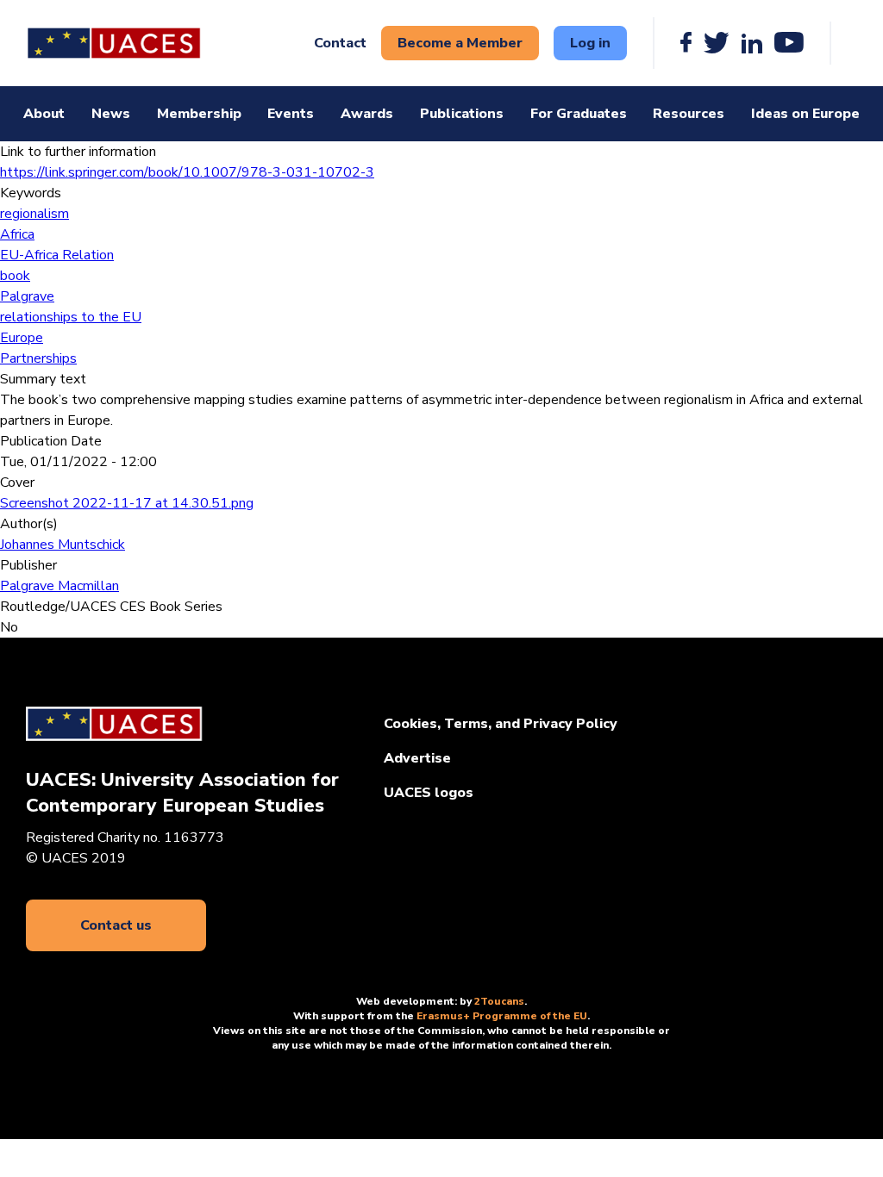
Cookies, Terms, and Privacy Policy (500, 723)
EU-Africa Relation (57, 255)
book (15, 275)
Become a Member (460, 43)
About (44, 113)
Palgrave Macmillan (59, 585)
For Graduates (578, 113)
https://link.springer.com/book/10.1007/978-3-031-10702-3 (187, 172)
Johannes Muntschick (62, 544)
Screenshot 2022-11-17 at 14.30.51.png (127, 503)
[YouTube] (789, 43)
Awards (367, 113)
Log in (590, 43)
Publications (462, 113)
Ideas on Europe (805, 113)
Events (290, 113)
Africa (17, 234)
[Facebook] (686, 43)
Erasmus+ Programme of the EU (501, 1016)
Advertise (417, 758)
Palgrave (27, 296)
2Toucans (499, 1001)
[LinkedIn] (752, 43)
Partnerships (38, 358)
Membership (199, 113)
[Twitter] (717, 43)
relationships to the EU (70, 317)
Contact (340, 43)
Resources (688, 113)
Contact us (116, 925)
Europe (21, 337)
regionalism (34, 213)
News (110, 113)
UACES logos (428, 792)
